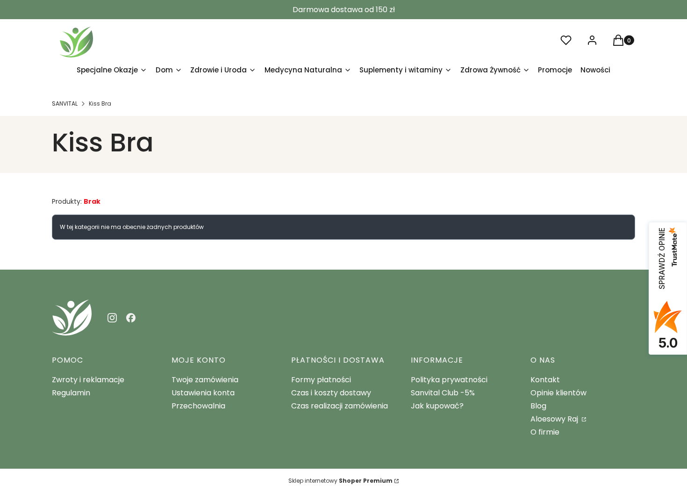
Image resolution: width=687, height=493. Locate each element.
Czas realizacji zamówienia (339, 405)
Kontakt (545, 379)
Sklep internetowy (340, 481)
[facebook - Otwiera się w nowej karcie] (130, 317)
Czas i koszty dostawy (331, 392)
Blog (538, 405)
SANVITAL (65, 103)
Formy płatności (321, 379)
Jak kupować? (437, 405)
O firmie (544, 432)
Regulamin (71, 392)
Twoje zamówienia (205, 379)
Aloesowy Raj (555, 419)
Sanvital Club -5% (443, 392)
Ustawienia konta (203, 392)
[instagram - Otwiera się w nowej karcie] (112, 317)
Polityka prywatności (449, 379)
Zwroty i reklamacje (88, 379)
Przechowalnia (198, 405)
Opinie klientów (558, 392)
